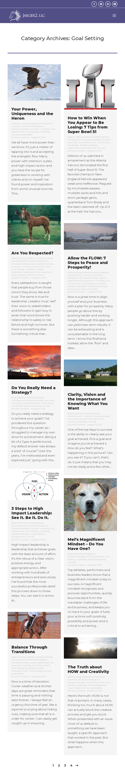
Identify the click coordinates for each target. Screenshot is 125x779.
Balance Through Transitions (29, 649)
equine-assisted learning (41, 264)
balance (72, 137)
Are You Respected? (32, 253)
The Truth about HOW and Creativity (88, 669)
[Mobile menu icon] (114, 16)
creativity (16, 126)
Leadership (44, 131)
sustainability (26, 134)
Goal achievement (87, 142)
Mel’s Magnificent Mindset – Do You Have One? (86, 544)
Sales (14, 275)
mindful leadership (89, 145)
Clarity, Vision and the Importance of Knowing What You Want (88, 401)
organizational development (82, 148)
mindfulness (92, 286)
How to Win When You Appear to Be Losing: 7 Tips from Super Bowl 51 (88, 125)
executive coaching (39, 129)
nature (71, 688)
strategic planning (26, 275)
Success (15, 134)
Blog (79, 137)
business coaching (20, 123)
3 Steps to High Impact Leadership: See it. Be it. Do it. (31, 513)
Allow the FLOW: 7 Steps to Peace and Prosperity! (88, 262)
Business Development (41, 123)
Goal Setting (32, 131)
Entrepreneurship (20, 129)
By (20, 137)
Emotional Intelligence (32, 126)
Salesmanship (35, 671)
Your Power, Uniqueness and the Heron (32, 114)
